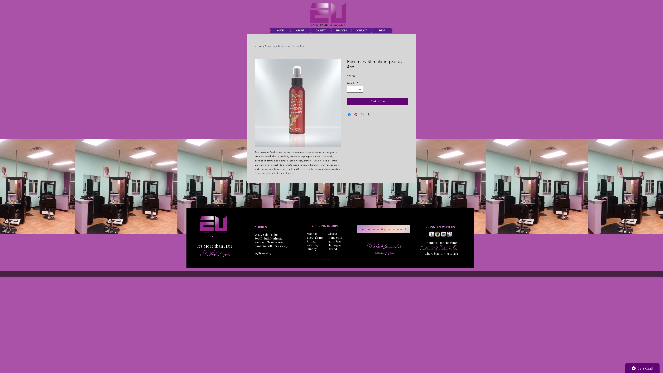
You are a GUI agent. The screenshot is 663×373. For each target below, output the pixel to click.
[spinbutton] (355, 89)
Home (258, 46)
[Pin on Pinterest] (356, 115)
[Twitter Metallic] (443, 234)
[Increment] (360, 89)
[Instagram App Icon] (437, 234)
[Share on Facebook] (349, 115)
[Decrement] (350, 89)
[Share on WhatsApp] (362, 115)
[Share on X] (369, 115)
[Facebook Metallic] (431, 234)
